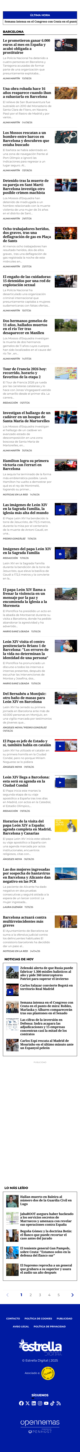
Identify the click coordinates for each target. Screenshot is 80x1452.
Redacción (10, 402)
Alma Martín (12, 78)
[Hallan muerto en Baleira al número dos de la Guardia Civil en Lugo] (12, 1201)
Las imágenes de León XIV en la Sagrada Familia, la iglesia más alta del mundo (26, 509)
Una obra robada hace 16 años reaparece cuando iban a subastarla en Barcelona (27, 92)
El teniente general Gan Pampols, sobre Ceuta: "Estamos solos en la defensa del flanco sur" (45, 1251)
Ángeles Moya (12, 766)
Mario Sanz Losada (16, 631)
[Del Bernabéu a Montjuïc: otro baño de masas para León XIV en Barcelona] (66, 698)
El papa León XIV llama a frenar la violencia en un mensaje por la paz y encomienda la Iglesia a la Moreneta (25, 597)
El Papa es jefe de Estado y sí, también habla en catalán (27, 743)
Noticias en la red (16, 494)
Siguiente (72, 1295)
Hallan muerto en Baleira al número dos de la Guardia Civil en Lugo (46, 1200)
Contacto (13, 1318)
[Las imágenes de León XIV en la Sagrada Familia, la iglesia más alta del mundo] (66, 509)
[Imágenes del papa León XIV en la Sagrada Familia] (66, 553)
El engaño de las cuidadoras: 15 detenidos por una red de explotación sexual (27, 280)
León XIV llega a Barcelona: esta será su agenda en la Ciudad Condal (26, 781)
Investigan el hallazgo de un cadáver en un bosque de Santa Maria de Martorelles (26, 417)
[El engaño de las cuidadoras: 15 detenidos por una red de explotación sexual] (66, 281)
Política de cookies (38, 1318)
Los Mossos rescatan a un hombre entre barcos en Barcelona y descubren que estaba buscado (26, 138)
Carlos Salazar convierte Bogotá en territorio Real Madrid (46, 987)
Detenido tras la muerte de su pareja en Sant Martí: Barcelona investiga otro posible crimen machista (26, 186)
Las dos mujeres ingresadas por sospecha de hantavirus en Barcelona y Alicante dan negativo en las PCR (27, 875)
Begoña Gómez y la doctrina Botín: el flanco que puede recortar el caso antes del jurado (46, 1234)
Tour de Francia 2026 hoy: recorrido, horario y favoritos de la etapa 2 (25, 373)
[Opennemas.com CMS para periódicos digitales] (40, 1427)
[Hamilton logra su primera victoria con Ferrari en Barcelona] (66, 465)
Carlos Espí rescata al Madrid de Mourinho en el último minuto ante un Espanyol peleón (47, 1044)
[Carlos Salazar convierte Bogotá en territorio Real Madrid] (10, 992)
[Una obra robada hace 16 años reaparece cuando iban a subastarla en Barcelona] (66, 93)
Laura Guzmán (13, 907)
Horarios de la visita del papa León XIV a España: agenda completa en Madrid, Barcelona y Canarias (27, 827)
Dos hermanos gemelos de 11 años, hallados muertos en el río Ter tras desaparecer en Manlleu (25, 327)
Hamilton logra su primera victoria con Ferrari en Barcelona (26, 465)
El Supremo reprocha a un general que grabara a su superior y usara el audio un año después (46, 1269)
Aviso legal (21, 1326)
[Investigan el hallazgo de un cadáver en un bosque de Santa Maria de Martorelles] (66, 417)
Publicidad (64, 1318)
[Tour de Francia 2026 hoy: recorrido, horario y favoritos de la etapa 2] (66, 373)
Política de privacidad (50, 1326)
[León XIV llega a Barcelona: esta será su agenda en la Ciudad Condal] (66, 781)
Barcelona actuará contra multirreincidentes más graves (24, 921)
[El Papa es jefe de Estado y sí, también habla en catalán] (66, 745)
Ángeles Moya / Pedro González (25, 727)
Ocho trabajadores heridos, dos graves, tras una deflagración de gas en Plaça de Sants (27, 235)
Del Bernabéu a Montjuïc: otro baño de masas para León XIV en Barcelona (24, 697)
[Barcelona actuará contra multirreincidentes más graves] (66, 921)
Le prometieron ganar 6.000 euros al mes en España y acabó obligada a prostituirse (26, 46)
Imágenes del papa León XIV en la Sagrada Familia (27, 551)
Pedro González (14, 538)
